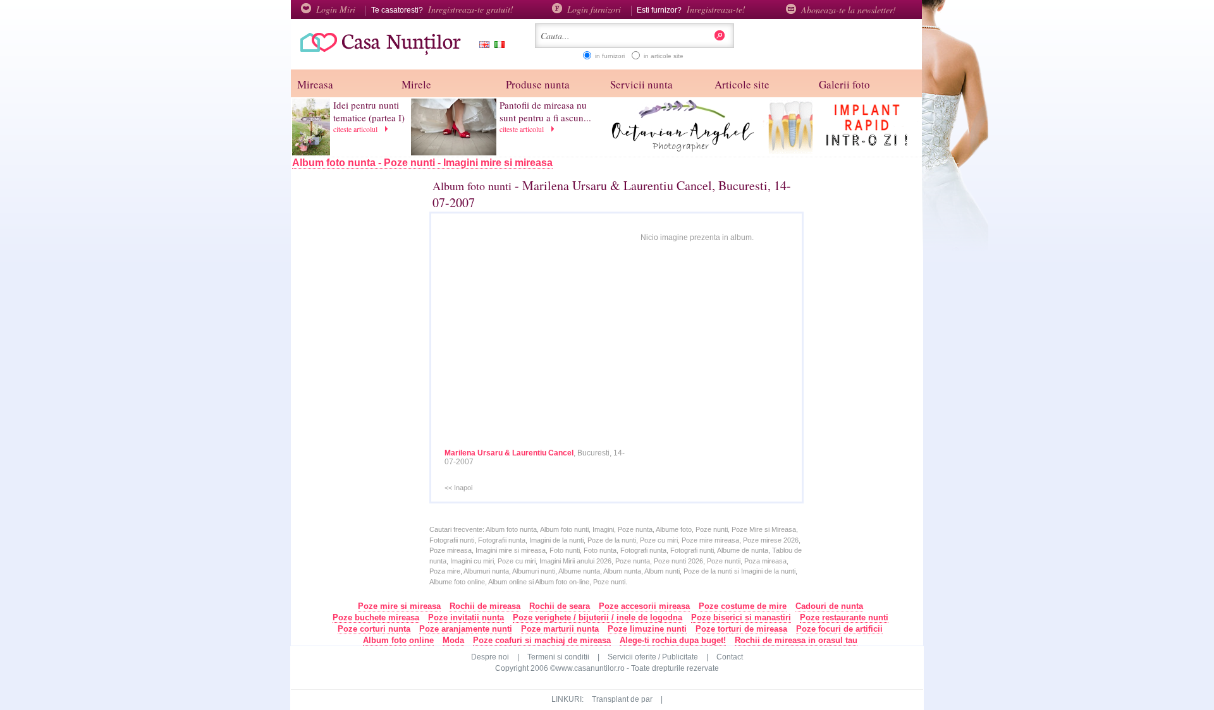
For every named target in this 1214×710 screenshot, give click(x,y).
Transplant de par (622, 699)
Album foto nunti (472, 185)
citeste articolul (356, 129)
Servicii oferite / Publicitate (653, 657)
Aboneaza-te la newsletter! (848, 10)
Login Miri (335, 9)
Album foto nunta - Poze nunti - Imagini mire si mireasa (422, 162)
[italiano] (497, 45)
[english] (481, 45)
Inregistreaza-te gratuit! (470, 9)
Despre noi (490, 657)
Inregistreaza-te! (716, 9)
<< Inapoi (458, 487)
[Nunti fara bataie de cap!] (376, 53)
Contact (729, 657)
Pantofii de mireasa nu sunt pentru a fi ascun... (545, 111)
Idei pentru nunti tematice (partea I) (369, 111)
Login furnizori (594, 9)
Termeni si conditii (558, 657)
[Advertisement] (373, 383)
